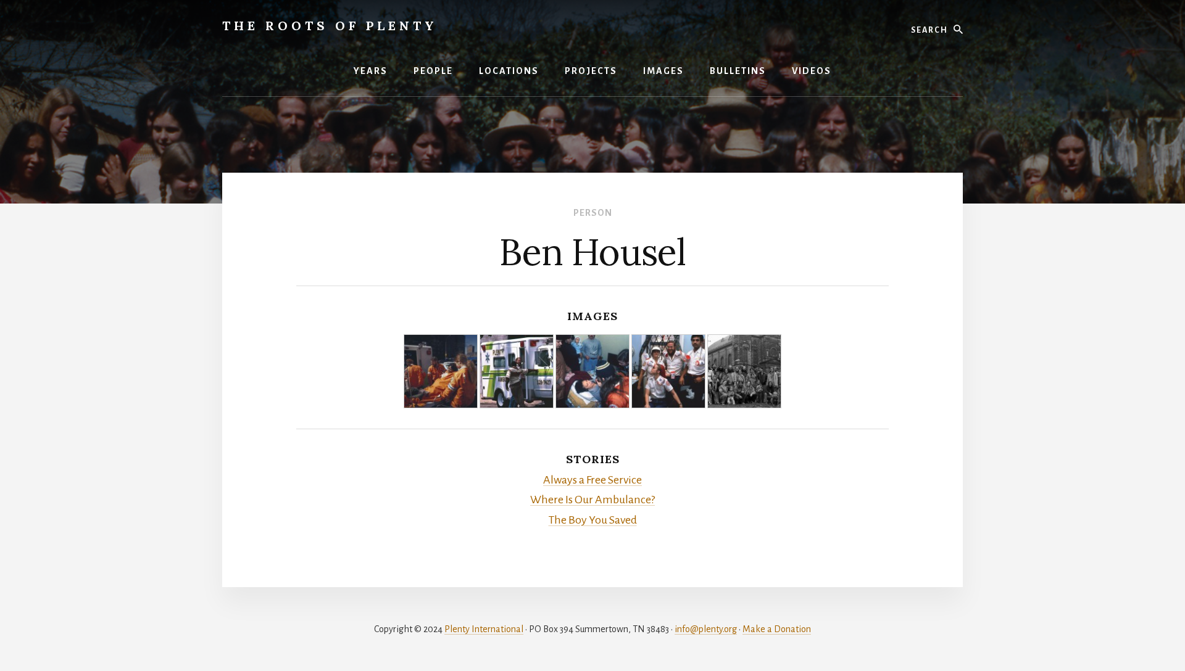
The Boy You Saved (593, 520)
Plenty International (483, 629)
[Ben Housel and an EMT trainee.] (517, 371)
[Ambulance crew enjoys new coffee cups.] (668, 371)
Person (592, 213)
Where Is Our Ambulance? (592, 499)
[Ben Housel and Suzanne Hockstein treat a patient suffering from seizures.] (592, 371)
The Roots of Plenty (330, 25)
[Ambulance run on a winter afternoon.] (441, 371)
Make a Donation (776, 629)
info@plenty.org (706, 629)
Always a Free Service (592, 480)
